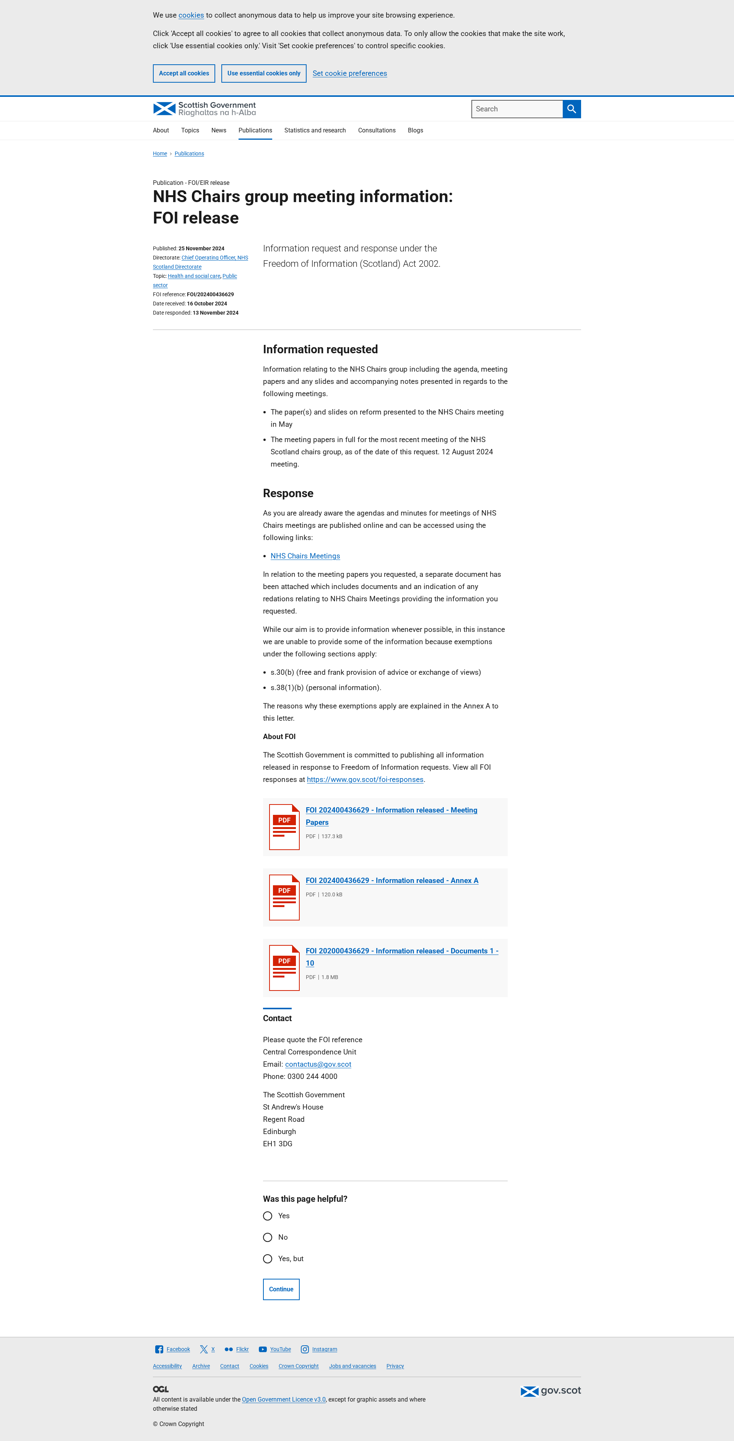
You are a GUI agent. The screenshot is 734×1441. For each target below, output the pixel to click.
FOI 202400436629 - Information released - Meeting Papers (391, 816)
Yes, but (291, 1258)
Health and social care (194, 276)
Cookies (259, 1366)
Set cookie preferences (350, 73)
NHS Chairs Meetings (305, 556)
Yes (284, 1215)
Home (160, 153)
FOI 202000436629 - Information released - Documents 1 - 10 (402, 957)
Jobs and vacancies (352, 1366)
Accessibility (167, 1366)
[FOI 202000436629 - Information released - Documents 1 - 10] (284, 968)
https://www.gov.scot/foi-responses (365, 779)
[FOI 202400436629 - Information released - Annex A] (284, 897)
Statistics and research (315, 130)
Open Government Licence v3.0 (284, 1399)
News (218, 130)
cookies (191, 15)
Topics (190, 130)
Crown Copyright (299, 1366)
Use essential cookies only (263, 73)
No (283, 1237)
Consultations (377, 130)
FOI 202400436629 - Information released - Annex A (392, 880)
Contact (229, 1366)
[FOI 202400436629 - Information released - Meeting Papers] (284, 827)
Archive (201, 1366)
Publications (255, 130)
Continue (281, 1289)
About (161, 130)
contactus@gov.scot (318, 1064)
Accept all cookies (184, 73)
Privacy (395, 1366)
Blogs (415, 130)
